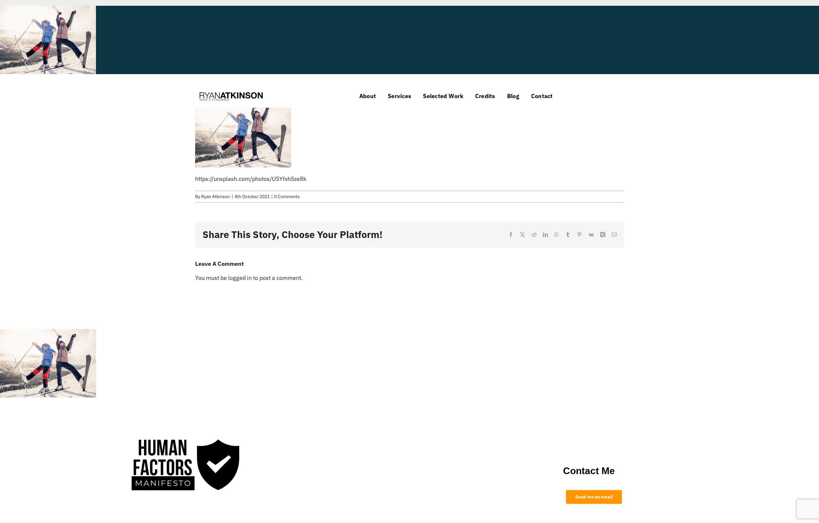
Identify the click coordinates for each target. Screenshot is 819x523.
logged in (240, 277)
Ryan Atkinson (215, 196)
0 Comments (287, 196)
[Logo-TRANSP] (231, 91)
